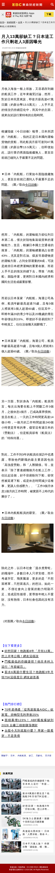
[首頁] (27, 4)
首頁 (2, 22)
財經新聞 (11, 22)
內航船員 (22, 755)
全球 (20, 22)
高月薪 (48, 755)
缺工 (31, 755)
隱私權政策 (43, 867)
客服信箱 (13, 867)
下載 (48, 14)
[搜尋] (51, 7)
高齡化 (39, 755)
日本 (13, 755)
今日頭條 (31, 184)
